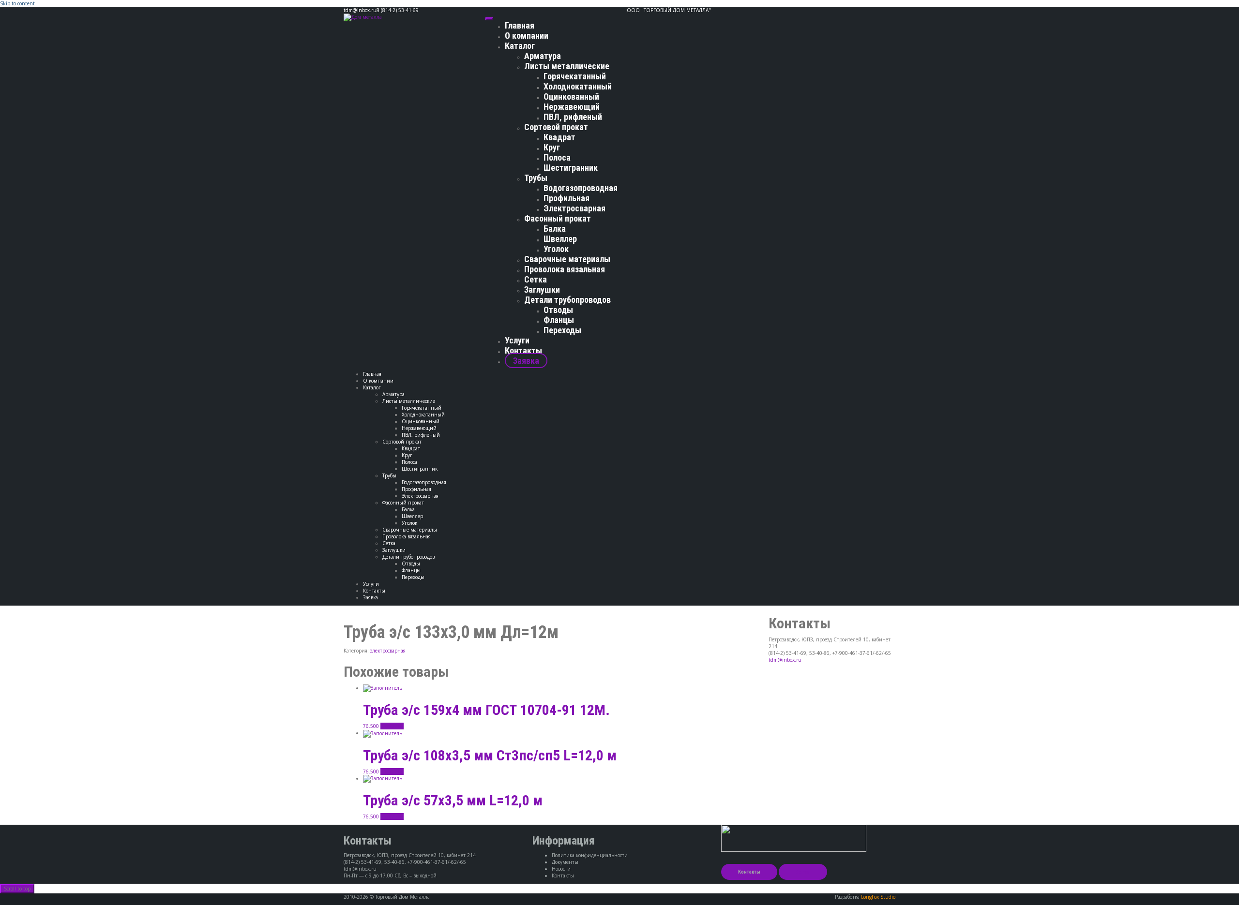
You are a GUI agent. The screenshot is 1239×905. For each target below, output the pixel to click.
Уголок (556, 249)
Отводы (558, 310)
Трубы (535, 178)
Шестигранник (571, 168)
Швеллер (560, 239)
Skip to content (17, 3)
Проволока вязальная (564, 269)
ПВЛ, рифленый (573, 117)
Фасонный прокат (557, 218)
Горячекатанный (575, 76)
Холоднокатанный (578, 86)
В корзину (392, 726)
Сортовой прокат (556, 127)
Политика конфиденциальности (590, 855)
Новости (561, 868)
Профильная (566, 198)
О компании (526, 35)
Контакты (523, 350)
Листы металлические (566, 66)
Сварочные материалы (567, 259)
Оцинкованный (571, 96)
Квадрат (559, 137)
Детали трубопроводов (567, 300)
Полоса (557, 157)
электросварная (388, 650)
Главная (519, 25)
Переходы (562, 330)
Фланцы (559, 320)
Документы (565, 862)
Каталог (520, 46)
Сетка (535, 279)
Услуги (517, 340)
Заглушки (542, 289)
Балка (555, 228)
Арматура (542, 56)
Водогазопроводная (581, 188)
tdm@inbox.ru (785, 659)
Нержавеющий (572, 107)
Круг (552, 147)
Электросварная (574, 208)
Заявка (526, 361)
